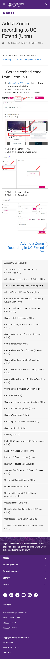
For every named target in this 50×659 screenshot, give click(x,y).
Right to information (11, 647)
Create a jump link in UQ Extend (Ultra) (21, 421)
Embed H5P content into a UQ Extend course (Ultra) (24, 442)
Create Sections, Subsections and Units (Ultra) (21, 326)
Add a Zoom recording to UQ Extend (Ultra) (23, 285)
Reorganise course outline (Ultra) (19, 464)
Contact (6, 584)
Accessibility (8, 642)
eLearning (8, 12)
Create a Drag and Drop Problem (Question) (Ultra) (23, 352)
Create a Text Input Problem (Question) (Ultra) (24, 402)
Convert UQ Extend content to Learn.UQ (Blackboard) (22, 310)
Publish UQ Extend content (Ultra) (19, 457)
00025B (13, 622)
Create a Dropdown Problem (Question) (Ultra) (21, 361)
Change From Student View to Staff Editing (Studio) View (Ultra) (23, 300)
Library (6, 578)
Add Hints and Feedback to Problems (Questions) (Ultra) (21, 271)
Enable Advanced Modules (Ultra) (19, 451)
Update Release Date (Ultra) (16, 503)
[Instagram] (30, 595)
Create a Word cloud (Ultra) (16, 415)
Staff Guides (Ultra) (16, 43)
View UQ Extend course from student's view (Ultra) (23, 527)
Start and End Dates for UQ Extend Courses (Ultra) (23, 472)
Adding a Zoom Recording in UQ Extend (26, 246)
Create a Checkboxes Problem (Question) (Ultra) (22, 336)
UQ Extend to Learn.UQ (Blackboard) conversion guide (20, 494)
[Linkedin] (11, 595)
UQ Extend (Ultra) (35, 43)
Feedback (7, 652)
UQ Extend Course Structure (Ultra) (19, 480)
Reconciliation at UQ (20, 550)
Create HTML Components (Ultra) (19, 318)
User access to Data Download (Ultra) (21, 519)
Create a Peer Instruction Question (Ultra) (22, 389)
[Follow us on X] (17, 595)
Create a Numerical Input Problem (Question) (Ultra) (24, 381)
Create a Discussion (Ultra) (16, 344)
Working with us (10, 564)
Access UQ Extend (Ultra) (15, 263)
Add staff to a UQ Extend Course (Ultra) (21, 292)
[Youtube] (24, 595)
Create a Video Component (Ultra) (19, 408)
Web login (7, 604)
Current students (10, 571)
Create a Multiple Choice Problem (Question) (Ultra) (24, 371)
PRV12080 (13, 627)
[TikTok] (36, 595)
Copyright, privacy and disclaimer (16, 638)
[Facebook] (5, 595)
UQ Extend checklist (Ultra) (16, 486)
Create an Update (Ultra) (15, 428)
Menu (4, 4)
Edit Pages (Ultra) (12, 434)
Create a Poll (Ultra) (13, 395)
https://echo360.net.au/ (19, 83)
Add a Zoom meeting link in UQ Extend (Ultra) (24, 279)
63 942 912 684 (13, 618)
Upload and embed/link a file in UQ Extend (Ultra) (23, 511)
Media (6, 558)
